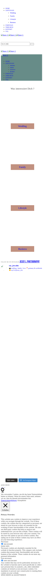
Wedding (13, 13)
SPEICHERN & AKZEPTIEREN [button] (13, 575)
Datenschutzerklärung (9, 500)
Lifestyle (13, 19)
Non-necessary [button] (6, 558)
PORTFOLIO (9, 25)
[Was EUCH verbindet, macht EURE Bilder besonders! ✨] (21, 337)
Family (12, 16)
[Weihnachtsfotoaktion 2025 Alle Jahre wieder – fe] (21, 296)
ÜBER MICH (9, 27)
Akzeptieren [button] (21, 500)
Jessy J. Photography (30, 261)
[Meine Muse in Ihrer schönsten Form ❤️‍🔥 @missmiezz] (21, 467)
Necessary (8, 544)
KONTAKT (9, 29)
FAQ (7, 31)
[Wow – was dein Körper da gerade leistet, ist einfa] (21, 397)
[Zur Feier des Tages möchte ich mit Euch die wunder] (21, 434)
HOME (8, 8)
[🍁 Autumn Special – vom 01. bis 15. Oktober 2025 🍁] (21, 370)
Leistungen (10, 10)
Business (13, 22)
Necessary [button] (4, 542)
